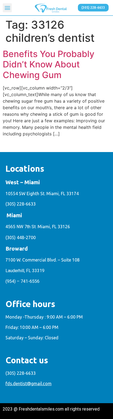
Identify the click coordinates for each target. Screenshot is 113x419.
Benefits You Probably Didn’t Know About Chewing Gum (48, 64)
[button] (7, 7)
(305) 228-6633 (20, 203)
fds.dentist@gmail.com (28, 383)
